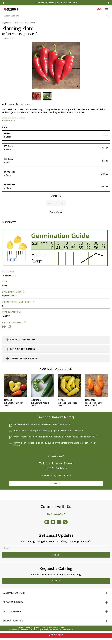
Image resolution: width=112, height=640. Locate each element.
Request (56, 581)
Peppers (18, 23)
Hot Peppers (30, 23)
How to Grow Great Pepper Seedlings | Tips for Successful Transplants (48, 431)
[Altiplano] (42, 385)
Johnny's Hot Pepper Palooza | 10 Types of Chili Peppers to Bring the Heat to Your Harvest (54, 444)
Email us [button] (56, 483)
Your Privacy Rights (56, 628)
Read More (7, 120)
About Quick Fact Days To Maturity (24, 291)
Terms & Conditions (25, 628)
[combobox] (56, 15)
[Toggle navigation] (105, 9)
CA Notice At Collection (18, 630)
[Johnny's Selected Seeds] (11, 9)
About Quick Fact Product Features (25, 322)
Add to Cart (56, 635)
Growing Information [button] (22, 349)
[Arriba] (69, 385)
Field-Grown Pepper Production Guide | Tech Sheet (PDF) (41, 424)
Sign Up (56, 555)
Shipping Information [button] (22, 339)
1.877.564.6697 (56, 468)
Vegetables (6, 23)
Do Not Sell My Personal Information (44, 630)
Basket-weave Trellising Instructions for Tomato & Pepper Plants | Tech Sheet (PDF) (55, 437)
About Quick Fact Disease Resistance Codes (34, 302)
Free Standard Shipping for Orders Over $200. (55, 3)
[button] (3, 2)
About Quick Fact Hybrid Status (20, 312)
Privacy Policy (41, 628)
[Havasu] (15, 385)
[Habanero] (96, 385)
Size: (4, 127)
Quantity (56, 196)
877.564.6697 (56, 514)
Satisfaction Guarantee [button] (23, 358)
